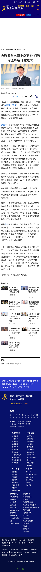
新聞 (12, 411)
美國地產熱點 (16, 490)
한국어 (26, 387)
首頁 (2, 49)
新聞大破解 (30, 449)
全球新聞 (15, 436)
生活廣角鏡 (14, 497)
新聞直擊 (15, 447)
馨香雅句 (15, 480)
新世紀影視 (13, 555)
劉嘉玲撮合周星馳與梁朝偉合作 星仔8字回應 (34, 330)
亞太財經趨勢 (16, 460)
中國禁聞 (15, 441)
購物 (26, 403)
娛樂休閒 (14, 494)
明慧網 (27, 552)
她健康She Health (31, 474)
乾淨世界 (34, 549)
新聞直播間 (21, 15)
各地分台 (27, 2)
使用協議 (5, 543)
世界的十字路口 (32, 457)
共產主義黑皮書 (28, 521)
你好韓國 (13, 502)
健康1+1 (28, 472)
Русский (13, 387)
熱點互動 (30, 439)
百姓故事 (26, 523)
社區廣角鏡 (15, 457)
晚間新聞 (15, 444)
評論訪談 (30, 433)
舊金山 (8, 384)
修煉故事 (26, 529)
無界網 (4, 555)
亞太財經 (15, 463)
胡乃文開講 (29, 477)
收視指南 (22, 540)
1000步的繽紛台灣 (15, 519)
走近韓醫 (29, 485)
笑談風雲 (15, 474)
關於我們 (14, 540)
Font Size (30, 96)
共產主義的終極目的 (29, 505)
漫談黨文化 (26, 526)
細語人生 (30, 465)
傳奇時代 (26, 499)
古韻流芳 (15, 477)
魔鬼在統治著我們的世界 (31, 507)
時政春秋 (30, 444)
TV (29, 15)
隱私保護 (31, 540)
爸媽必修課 (15, 485)
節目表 (13, 399)
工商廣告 (26, 531)
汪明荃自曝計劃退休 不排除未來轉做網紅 (34, 304)
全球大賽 (21, 426)
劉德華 (8, 105)
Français (5, 387)
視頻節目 (30, 395)
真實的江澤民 (27, 513)
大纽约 (11, 381)
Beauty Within (14, 510)
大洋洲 (29, 381)
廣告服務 (22, 543)
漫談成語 (15, 482)
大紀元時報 (24, 549)
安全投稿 (14, 543)
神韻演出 (13, 426)
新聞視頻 (16, 433)
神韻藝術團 (14, 549)
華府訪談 (15, 452)
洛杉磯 (23, 381)
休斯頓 (35, 381)
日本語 (19, 387)
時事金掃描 (30, 441)
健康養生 (29, 469)
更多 (20, 555)
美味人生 (13, 507)
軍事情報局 (30, 452)
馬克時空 (30, 460)
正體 (34, 2)
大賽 (20, 2)
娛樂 (11, 49)
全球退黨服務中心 (16, 552)
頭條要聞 (13, 421)
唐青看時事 (30, 455)
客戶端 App (6, 545)
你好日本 (13, 499)
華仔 (14, 105)
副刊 (7, 49)
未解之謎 (15, 472)
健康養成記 (29, 480)
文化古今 (15, 488)
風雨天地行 (26, 518)
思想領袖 (30, 447)
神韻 (15, 2)
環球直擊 (15, 439)
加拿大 (17, 381)
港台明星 (18, 49)
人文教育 (15, 469)
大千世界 (13, 513)
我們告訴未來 (27, 497)
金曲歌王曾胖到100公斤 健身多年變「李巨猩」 (14, 345)
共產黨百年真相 (28, 502)
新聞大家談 (30, 436)
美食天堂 (13, 505)
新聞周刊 (15, 449)
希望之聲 (5, 552)
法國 (3, 384)
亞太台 (15, 384)
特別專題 (26, 494)
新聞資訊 (20, 395)
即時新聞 (29, 421)
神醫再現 (29, 482)
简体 (38, 2)
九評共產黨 (26, 510)
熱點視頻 (21, 421)
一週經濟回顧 (16, 455)
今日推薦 (13, 424)
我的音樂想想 (14, 523)
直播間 (21, 399)
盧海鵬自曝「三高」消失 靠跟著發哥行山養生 (14, 304)
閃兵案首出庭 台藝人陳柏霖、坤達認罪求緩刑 (14, 290)
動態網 (34, 552)
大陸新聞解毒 (31, 463)
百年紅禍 (26, 515)
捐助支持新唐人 (16, 403)
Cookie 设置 (20, 569)
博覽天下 (21, 424)
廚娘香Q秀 (13, 515)
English (30, 384)
